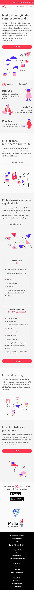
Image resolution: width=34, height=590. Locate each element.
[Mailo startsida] (4, 6)
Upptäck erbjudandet (23, 2)
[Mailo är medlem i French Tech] (15, 524)
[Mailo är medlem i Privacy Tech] (15, 513)
